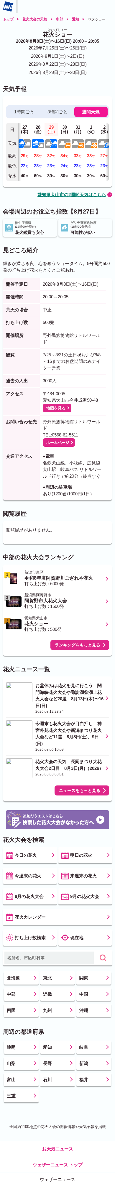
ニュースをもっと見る (79, 790)
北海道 (13, 977)
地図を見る (55, 408)
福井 (83, 1079)
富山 (11, 1079)
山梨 (11, 1063)
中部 (59, 19)
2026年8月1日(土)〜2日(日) (57, 56)
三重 (11, 1095)
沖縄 (83, 1010)
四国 (11, 1010)
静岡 (11, 1047)
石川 (47, 1079)
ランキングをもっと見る (77, 645)
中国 (83, 994)
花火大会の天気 (34, 19)
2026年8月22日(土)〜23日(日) (58, 64)
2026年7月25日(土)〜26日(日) (58, 47)
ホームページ (57, 442)
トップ (8, 19)
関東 (83, 977)
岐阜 (83, 1047)
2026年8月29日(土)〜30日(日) (58, 72)
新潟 (83, 1063)
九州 (47, 1010)
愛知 (75, 19)
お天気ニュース (57, 1148)
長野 (47, 1063)
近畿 (47, 994)
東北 (47, 977)
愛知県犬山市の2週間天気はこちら (71, 194)
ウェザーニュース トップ (58, 1164)
